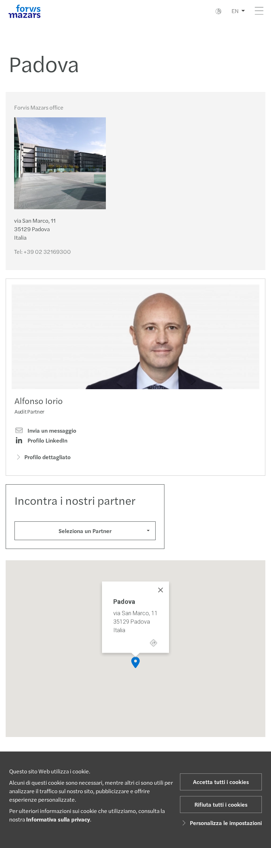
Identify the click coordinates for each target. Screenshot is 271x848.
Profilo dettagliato (47, 457)
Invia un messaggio (51, 430)
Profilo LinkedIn (46, 440)
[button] (135, 662)
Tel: (42, 251)
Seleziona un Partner (85, 531)
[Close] (160, 589)
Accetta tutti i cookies (221, 782)
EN (235, 11)
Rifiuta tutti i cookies (220, 804)
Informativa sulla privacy (58, 819)
